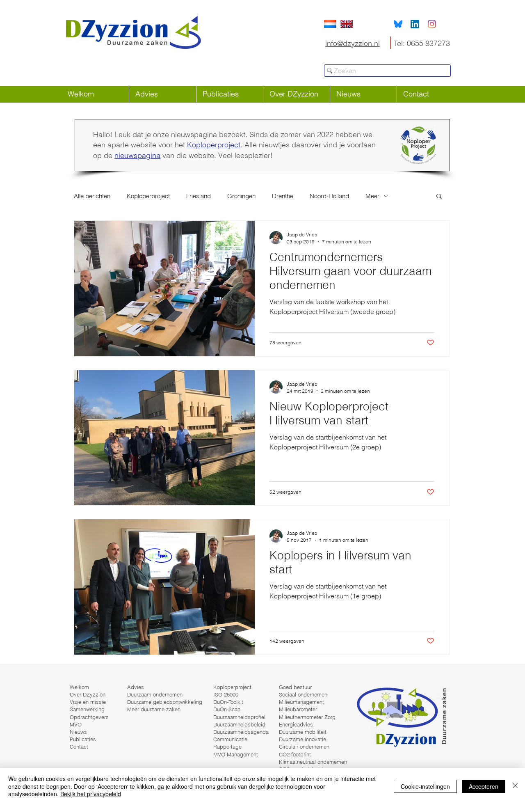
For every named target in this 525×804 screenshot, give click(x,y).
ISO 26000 (225, 694)
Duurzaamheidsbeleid (239, 724)
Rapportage (227, 746)
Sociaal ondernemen (303, 694)
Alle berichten (92, 196)
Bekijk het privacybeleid (90, 794)
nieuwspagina (137, 155)
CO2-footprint (295, 754)
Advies (135, 687)
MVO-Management (235, 754)
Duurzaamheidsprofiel (239, 717)
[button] (439, 196)
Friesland (198, 196)
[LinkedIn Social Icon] (415, 24)
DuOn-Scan (226, 709)
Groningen (241, 196)
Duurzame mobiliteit (302, 731)
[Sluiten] (515, 786)
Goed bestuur (295, 687)
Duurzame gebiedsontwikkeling (164, 702)
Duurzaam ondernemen (155, 694)
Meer (372, 196)
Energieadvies (296, 724)
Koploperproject (213, 144)
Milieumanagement (301, 702)
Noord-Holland (329, 196)
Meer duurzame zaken (153, 709)
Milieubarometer (298, 709)
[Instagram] (431, 24)
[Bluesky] (398, 24)
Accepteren (483, 786)
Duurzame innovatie (302, 739)
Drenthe (282, 196)
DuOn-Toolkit (228, 702)
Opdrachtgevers (89, 717)
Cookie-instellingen (425, 786)
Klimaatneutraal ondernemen (313, 761)
